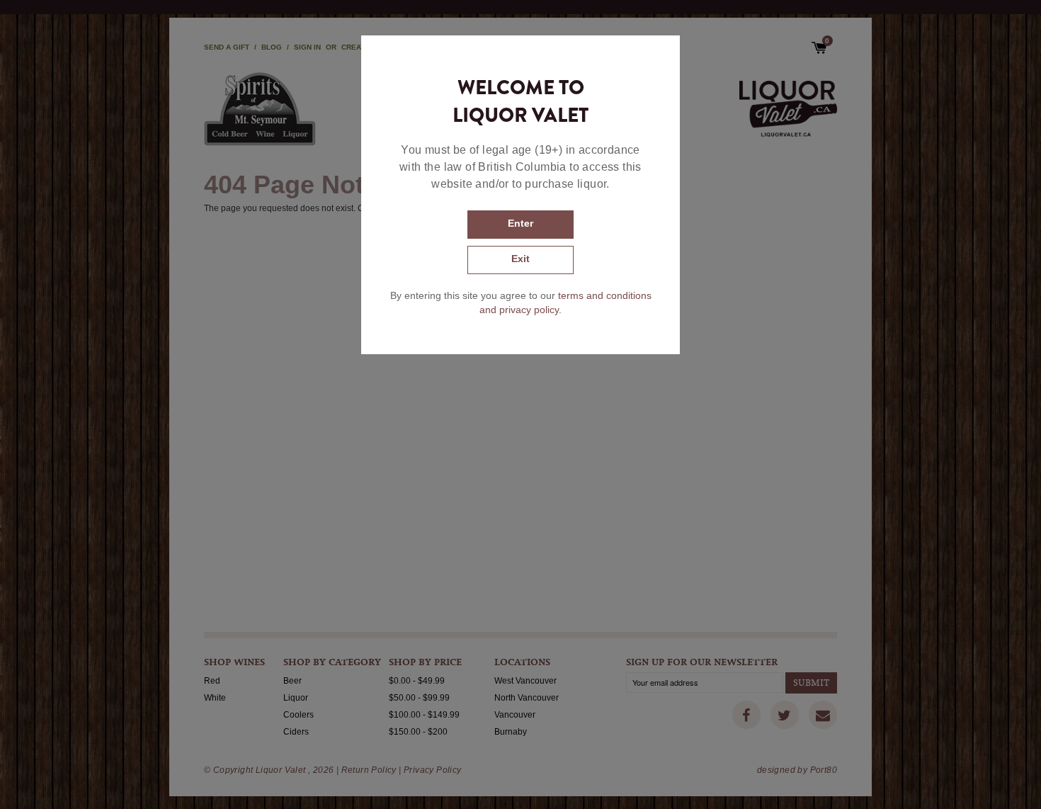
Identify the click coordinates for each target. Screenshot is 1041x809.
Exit (520, 258)
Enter (520, 223)
